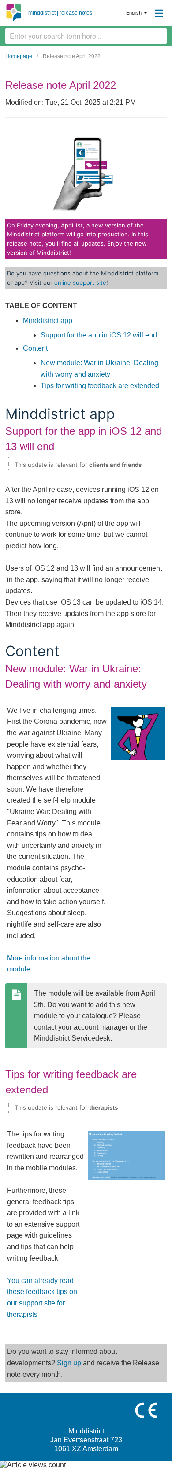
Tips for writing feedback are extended (100, 385)
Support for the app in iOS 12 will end (99, 335)
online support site (80, 282)
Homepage (18, 56)
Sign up (69, 1363)
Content (35, 348)
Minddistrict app (47, 320)
